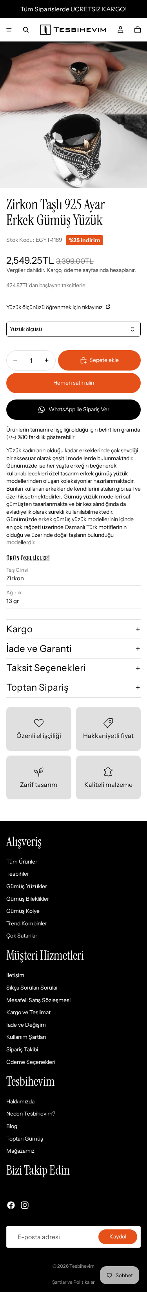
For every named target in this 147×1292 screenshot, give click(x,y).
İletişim (15, 975)
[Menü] (9, 30)
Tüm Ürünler (21, 861)
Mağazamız (20, 1150)
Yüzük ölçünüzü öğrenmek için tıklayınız (55, 307)
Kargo (19, 629)
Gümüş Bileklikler (27, 898)
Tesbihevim (81, 1266)
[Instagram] (24, 1205)
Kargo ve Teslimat (28, 1012)
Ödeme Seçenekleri (30, 1061)
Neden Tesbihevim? (30, 1113)
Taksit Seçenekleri (46, 667)
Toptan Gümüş (24, 1138)
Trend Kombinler (26, 923)
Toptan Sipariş (37, 687)
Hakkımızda (20, 1101)
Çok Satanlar (21, 935)
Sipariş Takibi (22, 1049)
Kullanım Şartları (26, 1037)
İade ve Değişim (26, 1024)
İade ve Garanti (39, 648)
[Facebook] (11, 1205)
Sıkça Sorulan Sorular (32, 987)
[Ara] (25, 29)
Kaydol (117, 1236)
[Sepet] (137, 29)
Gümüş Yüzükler (26, 886)
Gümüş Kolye (23, 910)
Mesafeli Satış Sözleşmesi (38, 1000)
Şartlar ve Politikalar (73, 1282)
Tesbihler (17, 874)
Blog (11, 1126)
